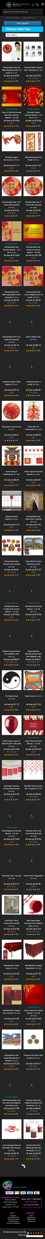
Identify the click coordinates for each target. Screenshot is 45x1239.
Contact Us (31, 1221)
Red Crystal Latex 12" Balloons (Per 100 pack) (11, 743)
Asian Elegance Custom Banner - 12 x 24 (11, 833)
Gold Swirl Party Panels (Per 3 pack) (12, 923)
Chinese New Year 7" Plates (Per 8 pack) (33, 204)
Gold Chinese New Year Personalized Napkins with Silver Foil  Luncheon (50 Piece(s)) (11, 1105)
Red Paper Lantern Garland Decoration (11, 788)
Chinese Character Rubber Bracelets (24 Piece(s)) (33, 1103)
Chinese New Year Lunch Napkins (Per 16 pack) (33, 294)
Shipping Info (31, 1218)
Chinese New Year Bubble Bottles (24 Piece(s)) (33, 1147)
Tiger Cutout (33, 696)
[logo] (22, 1185)
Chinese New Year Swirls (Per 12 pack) (33, 519)
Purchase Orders (13, 1219)
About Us (13, 1216)
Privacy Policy (13, 1221)
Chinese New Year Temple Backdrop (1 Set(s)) (12, 1058)
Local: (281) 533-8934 (31, 1205)
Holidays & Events (13, 18)
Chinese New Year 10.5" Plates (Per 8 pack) (11, 204)
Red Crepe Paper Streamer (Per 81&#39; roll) (33, 923)
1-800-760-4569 (31, 1202)
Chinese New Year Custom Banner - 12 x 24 (11, 249)
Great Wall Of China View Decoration (33, 564)
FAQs (31, 1216)
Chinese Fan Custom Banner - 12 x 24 (33, 609)
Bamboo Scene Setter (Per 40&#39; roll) (11, 653)
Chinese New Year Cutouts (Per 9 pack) (11, 564)
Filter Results (22, 23)
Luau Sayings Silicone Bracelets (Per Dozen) (11, 1147)
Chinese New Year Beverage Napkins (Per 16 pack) (11, 294)
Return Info (31, 1219)
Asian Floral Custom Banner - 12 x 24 (33, 743)
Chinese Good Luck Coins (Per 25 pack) (33, 833)
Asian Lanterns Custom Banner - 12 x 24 (33, 1013)
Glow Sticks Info (13, 1218)
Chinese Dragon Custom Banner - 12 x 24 (33, 115)
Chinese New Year (28, 18)
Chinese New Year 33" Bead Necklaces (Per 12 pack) (11, 70)
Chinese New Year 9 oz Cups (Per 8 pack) (11, 339)
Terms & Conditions (13, 1223)
